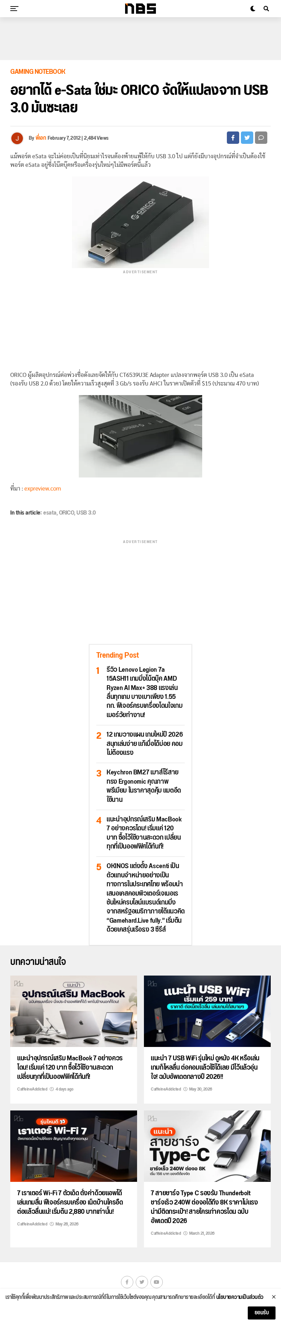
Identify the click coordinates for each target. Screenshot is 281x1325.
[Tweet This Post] (247, 137)
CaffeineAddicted (32, 1089)
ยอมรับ (262, 1312)
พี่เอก (41, 138)
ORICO (66, 513)
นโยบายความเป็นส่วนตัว (240, 1297)
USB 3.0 (86, 513)
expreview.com (42, 489)
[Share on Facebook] (233, 137)
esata (50, 513)
